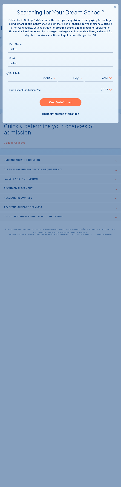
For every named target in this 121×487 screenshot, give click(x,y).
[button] (7, 73)
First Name (15, 44)
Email (12, 58)
